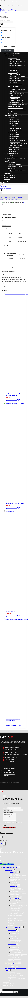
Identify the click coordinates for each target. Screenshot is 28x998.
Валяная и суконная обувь (17, 140)
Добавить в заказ (6, 225)
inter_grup (12, 761)
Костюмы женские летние (17, 61)
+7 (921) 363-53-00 (13, 752)
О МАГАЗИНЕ (7, 173)
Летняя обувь (12, 930)
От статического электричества (15, 97)
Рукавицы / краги (13, 157)
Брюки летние (14, 67)
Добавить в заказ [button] (11, 400)
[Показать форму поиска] (1, 190)
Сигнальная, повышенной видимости (17, 90)
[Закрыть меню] (0, 850)
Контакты (7, 179)
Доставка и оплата (9, 175)
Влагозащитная (15, 88)
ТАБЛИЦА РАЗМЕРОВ (9, 772)
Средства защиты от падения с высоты (17, 171)
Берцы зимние (14, 138)
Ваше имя (5, 808)
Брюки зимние (14, 82)
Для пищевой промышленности (17, 110)
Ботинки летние (14, 119)
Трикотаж (10, 111)
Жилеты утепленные (16, 84)
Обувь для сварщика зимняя (18, 143)
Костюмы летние (15, 59)
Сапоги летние (14, 121)
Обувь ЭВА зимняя (15, 142)
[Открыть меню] (1, 193)
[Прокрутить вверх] (1, 844)
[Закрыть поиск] (1, 990)
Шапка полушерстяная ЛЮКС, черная (15, 503)
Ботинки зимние (15, 134)
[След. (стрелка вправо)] (1, 848)
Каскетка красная (10, 611)
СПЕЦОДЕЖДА (4, 199)
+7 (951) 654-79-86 (13, 749)
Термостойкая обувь (14, 147)
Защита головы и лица (14, 164)
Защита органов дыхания (15, 166)
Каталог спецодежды (17, 197)
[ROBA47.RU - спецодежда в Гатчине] (6, 14)
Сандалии (13, 125)
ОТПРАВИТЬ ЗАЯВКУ (9, 827)
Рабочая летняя (12, 872)
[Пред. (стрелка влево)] (0, 848)
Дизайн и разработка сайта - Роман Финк (9, 785)
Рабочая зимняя (12, 886)
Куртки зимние (14, 78)
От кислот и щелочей (16, 95)
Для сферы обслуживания (15, 108)
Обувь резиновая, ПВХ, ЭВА (15, 145)
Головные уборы (12, 113)
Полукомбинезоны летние (17, 65)
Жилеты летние (14, 69)
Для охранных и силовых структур (18, 104)
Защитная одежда (13, 898)
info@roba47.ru (11, 759)
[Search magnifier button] (1, 24)
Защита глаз (11, 162)
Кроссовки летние (15, 128)
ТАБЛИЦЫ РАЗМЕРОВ (9, 177)
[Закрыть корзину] (1, 837)
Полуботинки (14, 123)
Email (4, 825)
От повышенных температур (18, 93)
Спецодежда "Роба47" (5, 197)
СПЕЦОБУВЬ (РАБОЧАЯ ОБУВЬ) (13, 927)
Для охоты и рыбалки (14, 106)
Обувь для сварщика (16, 130)
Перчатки (10, 155)
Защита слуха (12, 168)
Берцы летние (14, 127)
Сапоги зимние (14, 136)
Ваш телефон (6, 810)
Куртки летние (14, 63)
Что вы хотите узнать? (8, 812)
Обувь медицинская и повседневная (14, 150)
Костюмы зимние (15, 74)
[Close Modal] (4, 796)
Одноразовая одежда (16, 102)
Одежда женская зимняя (17, 76)
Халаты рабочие (15, 70)
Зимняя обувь (12, 944)
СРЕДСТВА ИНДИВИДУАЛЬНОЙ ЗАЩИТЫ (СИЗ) (15, 969)
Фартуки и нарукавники (17, 100)
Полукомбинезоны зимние (17, 80)
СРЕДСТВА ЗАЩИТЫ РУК (11, 963)
